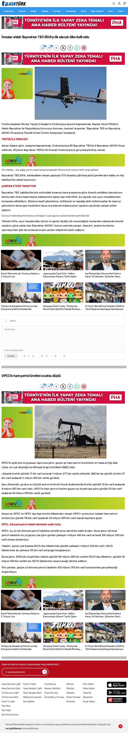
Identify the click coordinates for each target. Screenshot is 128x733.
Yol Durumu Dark (10, 697)
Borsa (83, 11)
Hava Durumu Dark (11, 688)
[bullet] (46, 356)
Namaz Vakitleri (52, 688)
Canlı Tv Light (8, 701)
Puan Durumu (51, 692)
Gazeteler (88, 697)
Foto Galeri (88, 683)
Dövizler (22, 11)
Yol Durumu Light (10, 692)
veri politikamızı (13, 728)
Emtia (120, 11)
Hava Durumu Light (11, 683)
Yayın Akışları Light (32, 688)
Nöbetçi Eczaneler (32, 697)
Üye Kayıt (6, 710)
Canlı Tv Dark (29, 683)
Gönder (11, 355)
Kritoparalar (71, 11)
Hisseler (44, 11)
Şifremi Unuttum (10, 714)
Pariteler (57, 11)
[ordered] (42, 356)
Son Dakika (28, 701)
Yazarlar (87, 692)
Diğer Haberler (97, 11)
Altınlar (33, 11)
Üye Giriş (6, 705)
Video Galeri (89, 688)
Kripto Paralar (73, 697)
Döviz (110, 11)
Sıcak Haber (89, 701)
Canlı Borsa (9, 11)
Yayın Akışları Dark (32, 692)
